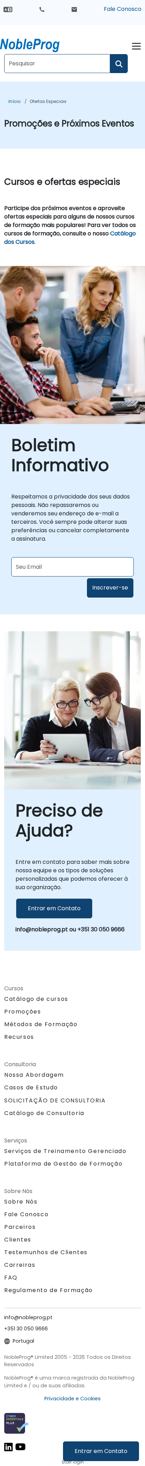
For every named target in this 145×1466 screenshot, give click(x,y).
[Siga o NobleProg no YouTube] (20, 1446)
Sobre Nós (20, 1202)
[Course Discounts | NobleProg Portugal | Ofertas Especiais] (36, 44)
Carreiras (19, 1265)
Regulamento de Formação (48, 1290)
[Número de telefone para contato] (42, 9)
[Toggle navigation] (136, 45)
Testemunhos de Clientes (46, 1252)
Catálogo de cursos (36, 999)
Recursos (19, 1037)
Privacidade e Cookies (72, 1398)
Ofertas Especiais (48, 101)
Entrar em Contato (101, 1451)
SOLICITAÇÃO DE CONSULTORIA (55, 1101)
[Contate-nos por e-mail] (74, 9)
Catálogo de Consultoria (44, 1113)
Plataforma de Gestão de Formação (63, 1164)
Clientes (17, 1240)
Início (14, 101)
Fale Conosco (122, 9)
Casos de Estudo (31, 1087)
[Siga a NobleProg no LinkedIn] (8, 1446)
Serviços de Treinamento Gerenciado (65, 1151)
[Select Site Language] (8, 9)
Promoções (22, 1012)
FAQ (11, 1277)
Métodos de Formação (40, 1024)
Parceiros (20, 1227)
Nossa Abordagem (34, 1075)
